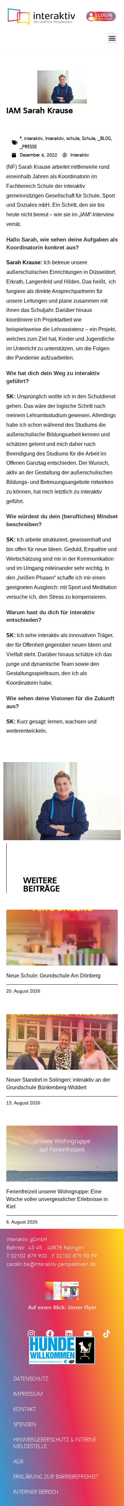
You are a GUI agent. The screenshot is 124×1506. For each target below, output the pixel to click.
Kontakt (24, 1409)
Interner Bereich (35, 1491)
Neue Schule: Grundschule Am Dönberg (53, 975)
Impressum (28, 1394)
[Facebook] (50, 1334)
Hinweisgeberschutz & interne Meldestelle (54, 1442)
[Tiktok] (106, 1334)
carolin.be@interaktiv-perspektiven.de (51, 1264)
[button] (111, 38)
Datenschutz (30, 1378)
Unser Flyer (82, 1308)
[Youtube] (88, 1334)
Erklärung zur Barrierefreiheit (55, 1476)
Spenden (24, 1424)
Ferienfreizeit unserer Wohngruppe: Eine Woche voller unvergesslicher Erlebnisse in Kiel (57, 1199)
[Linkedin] (69, 1334)
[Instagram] (31, 1334)
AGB (18, 1461)
